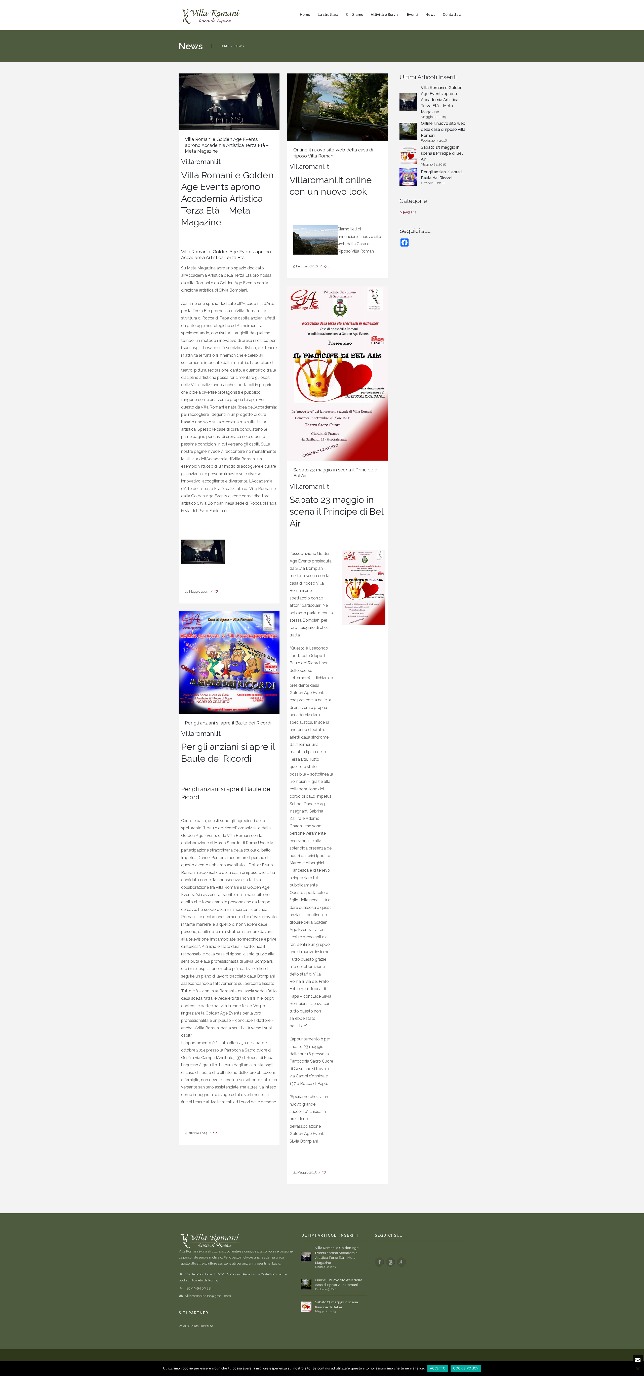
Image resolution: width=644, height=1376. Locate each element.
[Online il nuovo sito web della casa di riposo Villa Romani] (337, 106)
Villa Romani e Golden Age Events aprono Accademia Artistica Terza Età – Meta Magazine (227, 145)
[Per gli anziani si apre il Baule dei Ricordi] (229, 662)
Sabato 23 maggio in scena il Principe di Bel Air (442, 153)
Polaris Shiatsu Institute (196, 1326)
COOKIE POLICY (465, 1368)
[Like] (217, 592)
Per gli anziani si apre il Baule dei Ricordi (228, 722)
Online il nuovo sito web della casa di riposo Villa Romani (443, 129)
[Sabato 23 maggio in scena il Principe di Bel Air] (337, 373)
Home (224, 46)
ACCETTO (438, 1368)
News (404, 212)
